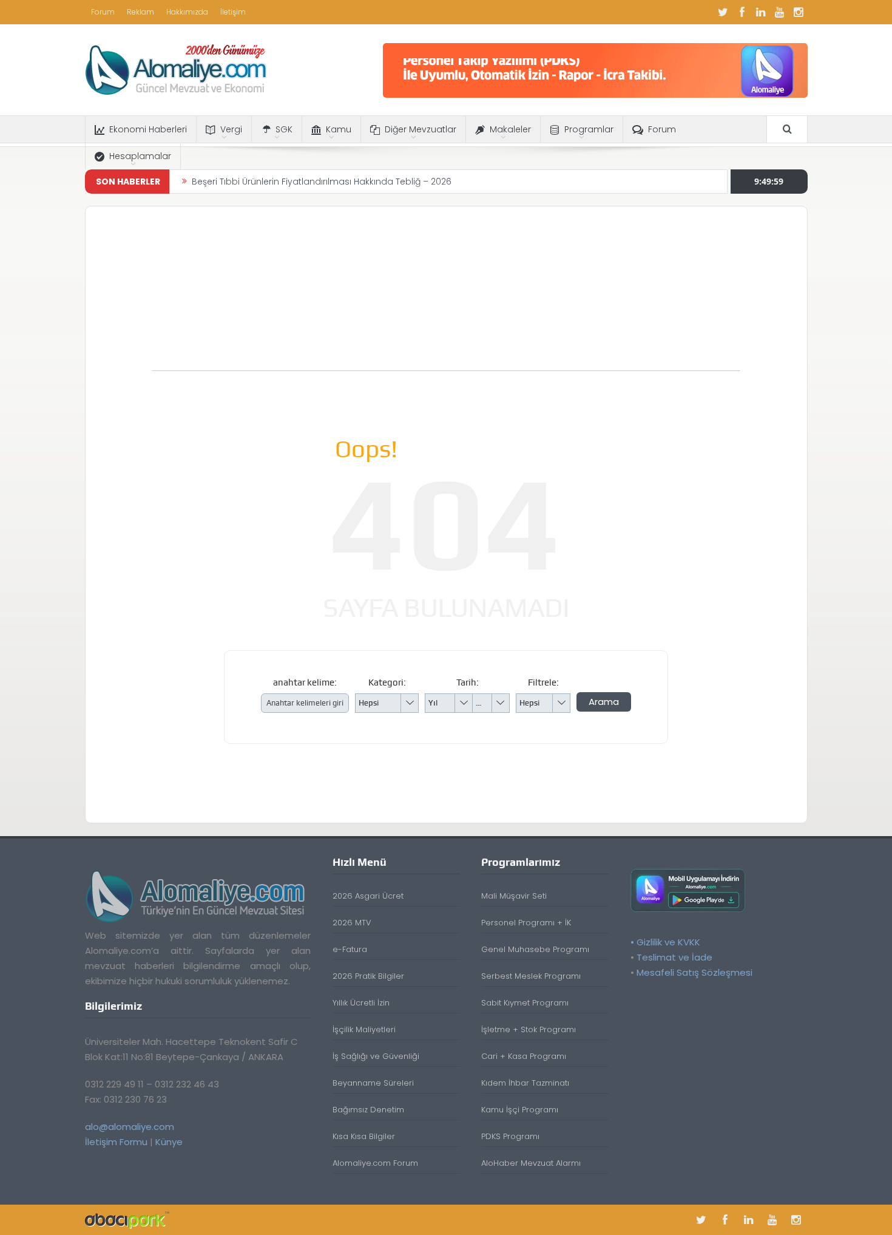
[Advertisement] (446, 294)
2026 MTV (352, 922)
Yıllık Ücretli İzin (361, 1003)
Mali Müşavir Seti (514, 896)
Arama (604, 701)
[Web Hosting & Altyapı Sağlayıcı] (127, 1219)
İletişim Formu (116, 1141)
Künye (169, 1141)
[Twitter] (723, 12)
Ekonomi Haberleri (148, 129)
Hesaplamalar (140, 156)
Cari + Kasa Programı (523, 1056)
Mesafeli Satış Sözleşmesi (694, 972)
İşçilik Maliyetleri (364, 1029)
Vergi (231, 129)
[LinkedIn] (761, 12)
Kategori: (387, 682)
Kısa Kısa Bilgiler (364, 1136)
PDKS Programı (510, 1136)
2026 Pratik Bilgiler (368, 976)
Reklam (140, 12)
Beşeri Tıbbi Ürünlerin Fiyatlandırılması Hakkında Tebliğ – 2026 (321, 181)
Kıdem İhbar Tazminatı (525, 1083)
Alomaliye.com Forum (375, 1163)
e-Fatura (350, 949)
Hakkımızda (187, 12)
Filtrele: (543, 682)
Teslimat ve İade (674, 957)
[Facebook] (742, 12)
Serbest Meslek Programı (531, 976)
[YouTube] (780, 12)
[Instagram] (798, 12)
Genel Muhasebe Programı (535, 949)
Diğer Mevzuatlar (420, 129)
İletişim (233, 12)
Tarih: (467, 682)
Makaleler (510, 129)
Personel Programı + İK (526, 922)
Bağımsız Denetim (368, 1109)
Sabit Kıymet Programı (525, 1003)
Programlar (588, 129)
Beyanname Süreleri (373, 1083)
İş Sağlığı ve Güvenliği (376, 1056)
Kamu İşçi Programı (519, 1109)
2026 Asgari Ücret (368, 896)
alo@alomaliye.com (129, 1126)
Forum (103, 12)
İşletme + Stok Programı (528, 1029)
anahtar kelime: (305, 682)
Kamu (338, 129)
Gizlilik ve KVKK (668, 942)
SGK (283, 129)
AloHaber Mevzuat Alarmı (531, 1163)
